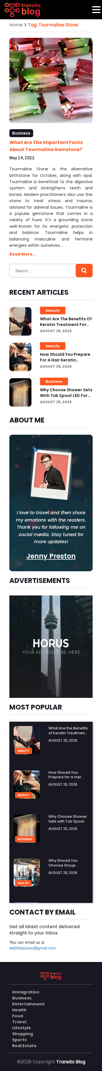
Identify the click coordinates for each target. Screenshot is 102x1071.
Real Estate (24, 1046)
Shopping (22, 1034)
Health (23, 883)
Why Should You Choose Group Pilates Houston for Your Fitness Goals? (66, 868)
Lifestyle (21, 1028)
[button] (96, 10)
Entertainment (28, 1004)
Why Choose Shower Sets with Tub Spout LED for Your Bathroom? (66, 395)
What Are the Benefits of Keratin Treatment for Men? (66, 324)
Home (16, 25)
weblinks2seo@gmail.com (32, 948)
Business (21, 133)
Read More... (22, 254)
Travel (19, 1022)
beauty (53, 310)
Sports (19, 1040)
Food (17, 1016)
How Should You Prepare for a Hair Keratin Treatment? (65, 360)
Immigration (25, 992)
